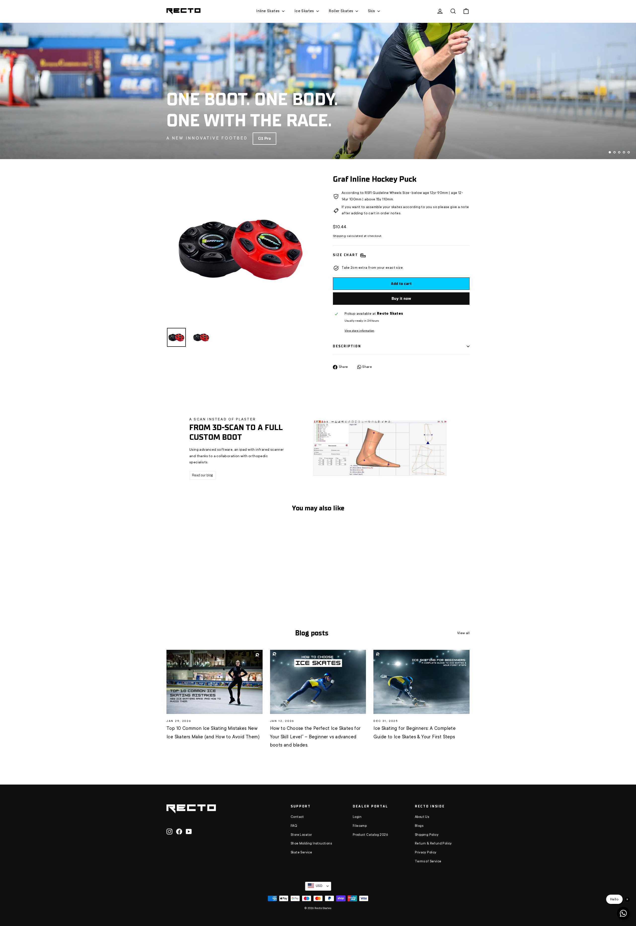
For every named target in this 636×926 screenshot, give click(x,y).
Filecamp (360, 826)
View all (463, 633)
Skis (372, 11)
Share (366, 367)
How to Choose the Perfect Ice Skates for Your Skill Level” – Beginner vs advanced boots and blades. (315, 737)
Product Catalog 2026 (370, 835)
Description (347, 346)
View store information (359, 331)
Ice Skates (304, 11)
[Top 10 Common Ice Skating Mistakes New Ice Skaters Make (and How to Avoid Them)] (214, 682)
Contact (297, 817)
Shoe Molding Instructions (311, 843)
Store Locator (301, 835)
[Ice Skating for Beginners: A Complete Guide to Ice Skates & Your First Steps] (421, 682)
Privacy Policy (426, 852)
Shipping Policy (426, 835)
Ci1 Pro (264, 138)
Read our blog (202, 475)
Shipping (339, 236)
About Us (422, 817)
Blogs (419, 826)
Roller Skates (341, 11)
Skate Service (301, 852)
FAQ (294, 826)
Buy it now (401, 298)
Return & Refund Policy (433, 843)
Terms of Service (428, 861)
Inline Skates (268, 11)
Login (357, 817)
